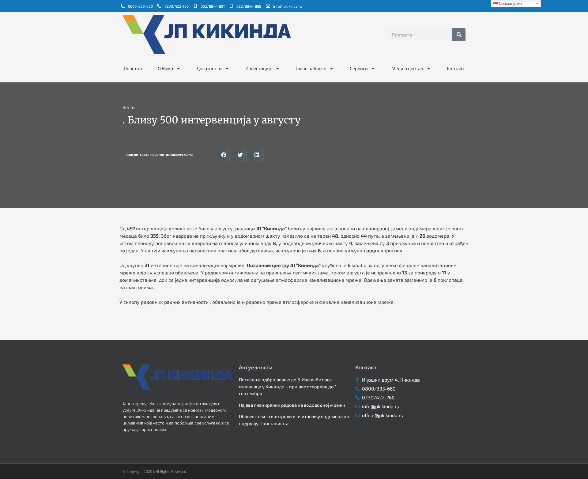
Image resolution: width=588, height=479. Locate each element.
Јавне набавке (311, 68)
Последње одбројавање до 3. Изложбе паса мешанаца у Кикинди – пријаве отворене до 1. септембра (288, 386)
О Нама (165, 68)
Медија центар (407, 68)
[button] (224, 155)
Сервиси (359, 68)
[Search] (459, 34)
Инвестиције (258, 68)
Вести (129, 107)
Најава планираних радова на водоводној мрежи (292, 405)
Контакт (455, 68)
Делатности (209, 68)
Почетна (133, 68)
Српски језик (510, 3)
